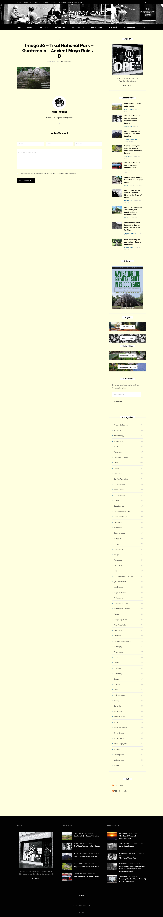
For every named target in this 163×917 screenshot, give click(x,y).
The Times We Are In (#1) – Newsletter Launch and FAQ (132, 165)
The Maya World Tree (127, 858)
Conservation (119, 490)
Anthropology (119, 436)
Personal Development (122, 641)
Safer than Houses (126, 846)
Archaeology (118, 441)
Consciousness (119, 484)
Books (116, 468)
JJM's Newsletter (120, 582)
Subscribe (118, 402)
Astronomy (118, 452)
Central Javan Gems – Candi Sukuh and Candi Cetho (133, 179)
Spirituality (117, 706)
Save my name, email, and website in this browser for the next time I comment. (48, 174)
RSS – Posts (118, 785)
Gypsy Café (86, 905)
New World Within (120, 625)
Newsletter (60, 27)
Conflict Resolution (121, 479)
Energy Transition (130, 233)
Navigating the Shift (121, 619)
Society (116, 700)
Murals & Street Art (121, 603)
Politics (116, 663)
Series (116, 690)
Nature (116, 614)
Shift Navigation (120, 695)
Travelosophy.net (120, 744)
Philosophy (118, 646)
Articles (116, 446)
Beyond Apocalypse (130, 139)
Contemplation (119, 495)
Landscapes (118, 587)
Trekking (113, 27)
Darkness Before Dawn (122, 511)
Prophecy (117, 668)
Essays (116, 555)
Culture (116, 500)
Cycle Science (128, 156)
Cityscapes (118, 473)
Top (82, 912)
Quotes (116, 679)
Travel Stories (119, 733)
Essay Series (96, 27)
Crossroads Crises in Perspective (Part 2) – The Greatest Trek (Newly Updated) (131, 869)
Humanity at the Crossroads (124, 576)
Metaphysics (118, 598)
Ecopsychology (119, 533)
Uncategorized (119, 755)
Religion (117, 684)
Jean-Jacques (59, 111)
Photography (78, 27)
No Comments (66, 62)
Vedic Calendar (119, 760)
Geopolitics (118, 565)
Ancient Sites (128, 248)
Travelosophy (130, 27)
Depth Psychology (120, 517)
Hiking (116, 571)
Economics (118, 527)
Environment (118, 549)
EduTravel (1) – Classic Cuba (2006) (87, 836)
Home (19, 27)
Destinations (118, 522)
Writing (116, 765)
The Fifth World (119, 717)
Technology (118, 711)
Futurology (128, 201)
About (29, 27)
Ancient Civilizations (121, 425)
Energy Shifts (118, 538)
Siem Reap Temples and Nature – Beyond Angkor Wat (132, 242)
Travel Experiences (121, 728)
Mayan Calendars (120, 592)
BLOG (116, 463)
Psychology (118, 673)
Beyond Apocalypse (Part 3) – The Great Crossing (132, 133)
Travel (126, 185)
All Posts (43, 27)
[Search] (143, 27)
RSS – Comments (120, 791)
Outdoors (117, 636)
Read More (127, 86)
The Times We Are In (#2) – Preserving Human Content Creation (56, 2)
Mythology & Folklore (122, 609)
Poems (116, 657)
